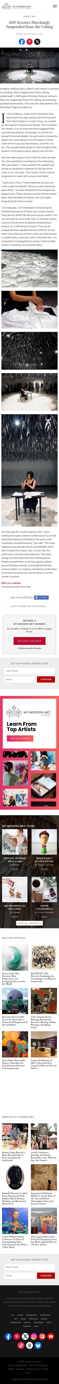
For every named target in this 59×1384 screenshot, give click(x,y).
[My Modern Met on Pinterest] (16, 1336)
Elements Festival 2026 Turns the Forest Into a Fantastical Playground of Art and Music (14, 1020)
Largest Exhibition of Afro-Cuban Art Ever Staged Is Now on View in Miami (44, 1064)
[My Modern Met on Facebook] (8, 1336)
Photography (31, 1315)
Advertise (20, 1369)
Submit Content (41, 1365)
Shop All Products (29, 923)
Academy (27, 1326)
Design (20, 1315)
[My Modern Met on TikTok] (21, 1345)
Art (34, 16)
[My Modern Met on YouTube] (50, 1336)
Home (26, 16)
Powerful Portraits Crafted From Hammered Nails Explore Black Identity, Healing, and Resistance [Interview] (14, 1198)
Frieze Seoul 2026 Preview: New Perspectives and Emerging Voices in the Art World (13, 978)
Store (36, 1326)
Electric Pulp (42, 1379)
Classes (44, 1319)
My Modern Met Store (18, 826)
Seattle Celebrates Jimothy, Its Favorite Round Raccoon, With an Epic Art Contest (43, 1156)
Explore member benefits (30, 648)
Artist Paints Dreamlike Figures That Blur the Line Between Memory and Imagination (13, 1064)
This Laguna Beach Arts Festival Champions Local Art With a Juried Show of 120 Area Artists (43, 1240)
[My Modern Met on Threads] (29, 1345)
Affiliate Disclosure (33, 1369)
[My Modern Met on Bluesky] (38, 1345)
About (11, 1365)
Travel (48, 1322)
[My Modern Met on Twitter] (25, 1336)
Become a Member (29, 641)
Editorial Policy (21, 1365)
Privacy (46, 1369)
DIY (15, 1319)
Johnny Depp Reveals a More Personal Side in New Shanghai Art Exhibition (13, 1156)
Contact (11, 1369)
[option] (15, 781)
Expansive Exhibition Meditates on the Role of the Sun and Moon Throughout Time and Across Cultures (43, 1198)
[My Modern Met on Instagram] (33, 1336)
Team (31, 1365)
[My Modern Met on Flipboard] (42, 1336)
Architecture (45, 1315)
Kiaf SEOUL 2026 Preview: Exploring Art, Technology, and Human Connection (43, 977)
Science (27, 1322)
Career (23, 1319)
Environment (15, 1322)
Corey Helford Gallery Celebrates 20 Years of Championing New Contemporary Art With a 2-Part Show (15, 1241)
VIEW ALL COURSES (20, 738)
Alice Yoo (22, 34)
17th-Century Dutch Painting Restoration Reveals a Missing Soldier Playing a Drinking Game (43, 1022)
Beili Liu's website (10, 583)
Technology (38, 1322)
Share (42, 597)
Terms (28, 1373)
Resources (33, 1319)
